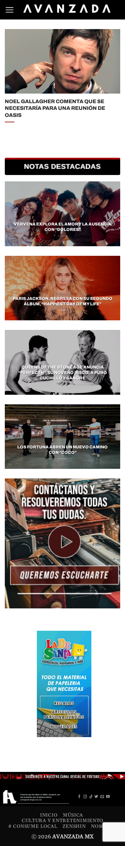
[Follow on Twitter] (96, 797)
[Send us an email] (102, 797)
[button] (9, 10)
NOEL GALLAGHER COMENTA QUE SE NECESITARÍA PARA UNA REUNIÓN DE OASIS (55, 108)
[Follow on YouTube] (108, 797)
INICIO (48, 815)
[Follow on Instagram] (85, 797)
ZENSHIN (74, 826)
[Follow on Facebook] (79, 797)
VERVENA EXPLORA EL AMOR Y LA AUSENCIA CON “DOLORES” (63, 227)
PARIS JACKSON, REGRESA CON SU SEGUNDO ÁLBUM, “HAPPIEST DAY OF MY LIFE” (62, 301)
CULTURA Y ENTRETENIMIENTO (62, 821)
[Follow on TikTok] (91, 797)
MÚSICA (73, 815)
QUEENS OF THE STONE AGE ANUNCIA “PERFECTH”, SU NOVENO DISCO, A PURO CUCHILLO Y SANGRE (62, 372)
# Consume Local (32, 826)
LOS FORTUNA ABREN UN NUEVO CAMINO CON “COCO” (62, 450)
